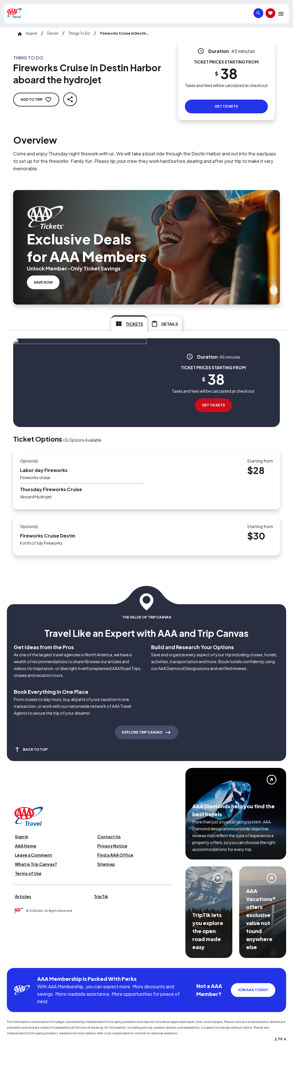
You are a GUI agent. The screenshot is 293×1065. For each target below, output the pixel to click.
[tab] (129, 323)
